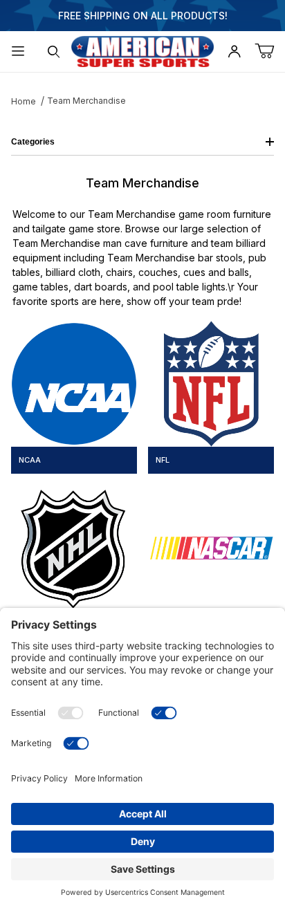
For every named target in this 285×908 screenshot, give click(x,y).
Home (23, 101)
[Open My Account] (234, 51)
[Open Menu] (18, 51)
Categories (33, 142)
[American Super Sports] (142, 50)
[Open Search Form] (54, 51)
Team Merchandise (86, 100)
